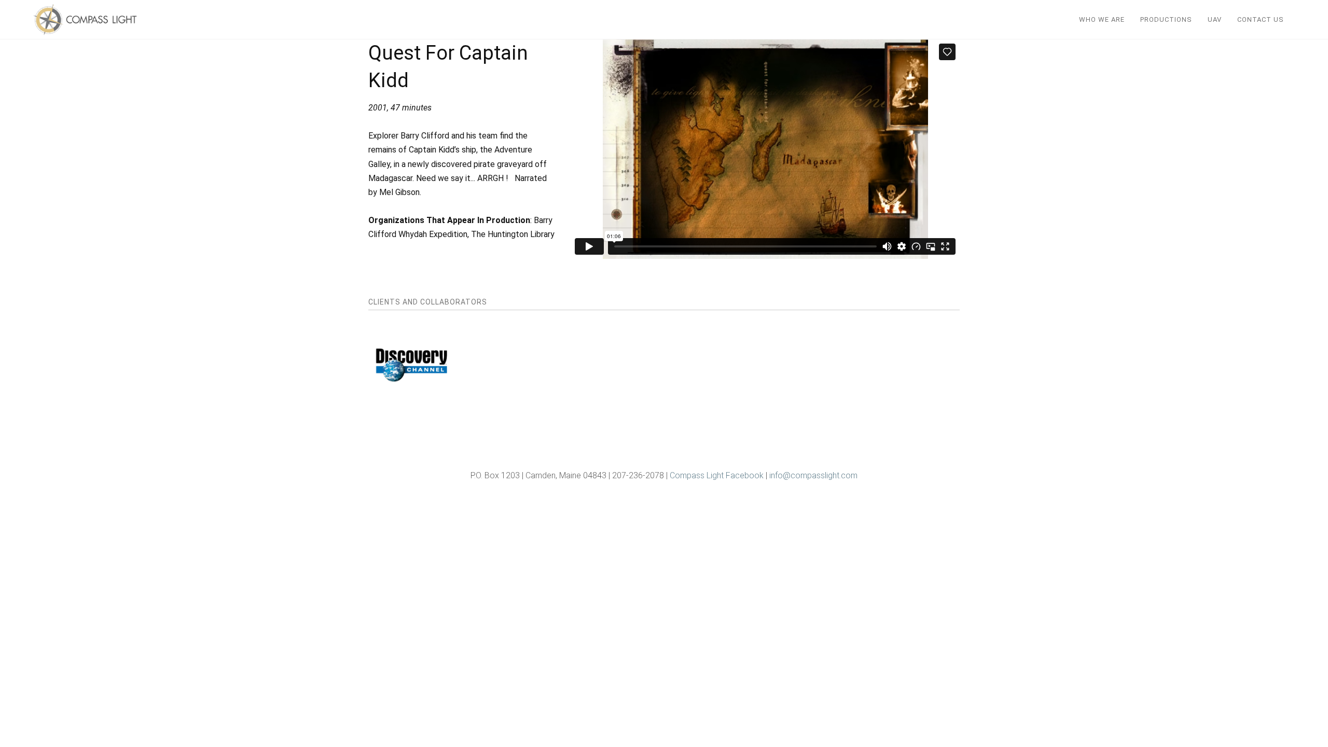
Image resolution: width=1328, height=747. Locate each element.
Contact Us (1260, 19)
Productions (1166, 19)
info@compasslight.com (813, 475)
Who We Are (1102, 19)
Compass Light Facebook (717, 475)
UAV (1215, 19)
